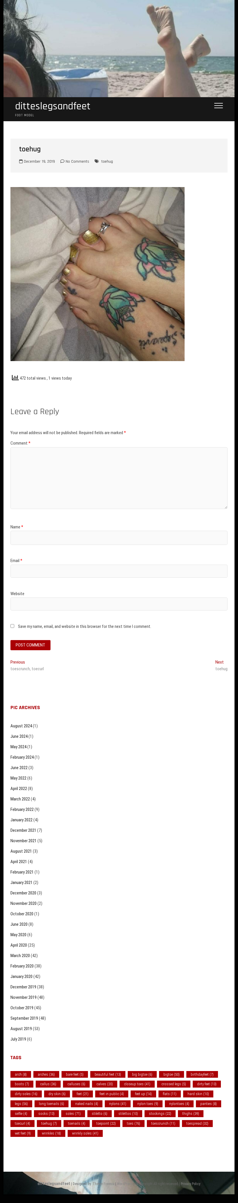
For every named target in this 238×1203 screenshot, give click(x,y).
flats (169, 1094)
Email (16, 560)
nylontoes (179, 1103)
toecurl (22, 1123)
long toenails (51, 1103)
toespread (197, 1123)
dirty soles (26, 1094)
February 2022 (22, 809)
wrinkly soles (85, 1133)
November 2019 (23, 997)
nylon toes (147, 1103)
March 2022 (20, 799)
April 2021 (18, 861)
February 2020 (22, 966)
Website (17, 593)
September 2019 (24, 1018)
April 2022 (18, 788)
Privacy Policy (190, 1184)
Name (16, 527)
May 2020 (18, 934)
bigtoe (171, 1074)
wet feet (23, 1133)
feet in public (112, 1094)
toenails (76, 1123)
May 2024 (18, 746)
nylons (117, 1103)
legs (21, 1103)
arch (21, 1074)
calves (104, 1084)
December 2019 (23, 987)
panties (208, 1103)
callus (48, 1084)
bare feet (75, 1074)
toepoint (106, 1123)
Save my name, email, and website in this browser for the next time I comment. (84, 626)
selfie (21, 1113)
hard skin (198, 1094)
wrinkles (51, 1133)
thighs (190, 1113)
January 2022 (21, 819)
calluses (76, 1084)
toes (133, 1123)
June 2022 (19, 767)
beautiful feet (108, 1074)
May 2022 (18, 778)
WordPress (125, 1184)
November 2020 (23, 903)
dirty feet (207, 1084)
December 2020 (23, 893)
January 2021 (21, 882)
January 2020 (21, 976)
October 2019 (21, 1007)
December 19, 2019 (39, 161)
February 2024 (22, 757)
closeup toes (137, 1084)
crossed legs (173, 1084)
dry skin (57, 1094)
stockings (160, 1113)
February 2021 (22, 872)
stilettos (128, 1113)
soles (73, 1113)
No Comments (76, 161)
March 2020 (20, 955)
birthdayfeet (202, 1074)
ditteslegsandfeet (53, 106)
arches (46, 1074)
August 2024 (21, 726)
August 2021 (21, 851)
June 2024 (19, 736)
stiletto (99, 1113)
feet (83, 1094)
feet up (143, 1094)
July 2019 (18, 1039)
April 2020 (18, 945)
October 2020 (21, 913)
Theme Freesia (103, 1184)
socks (46, 1113)
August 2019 (21, 1028)
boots (22, 1084)
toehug (107, 161)
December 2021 (23, 830)
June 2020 (19, 924)
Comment (20, 443)
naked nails (86, 1103)
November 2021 (23, 840)
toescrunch (163, 1123)
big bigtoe (142, 1074)
